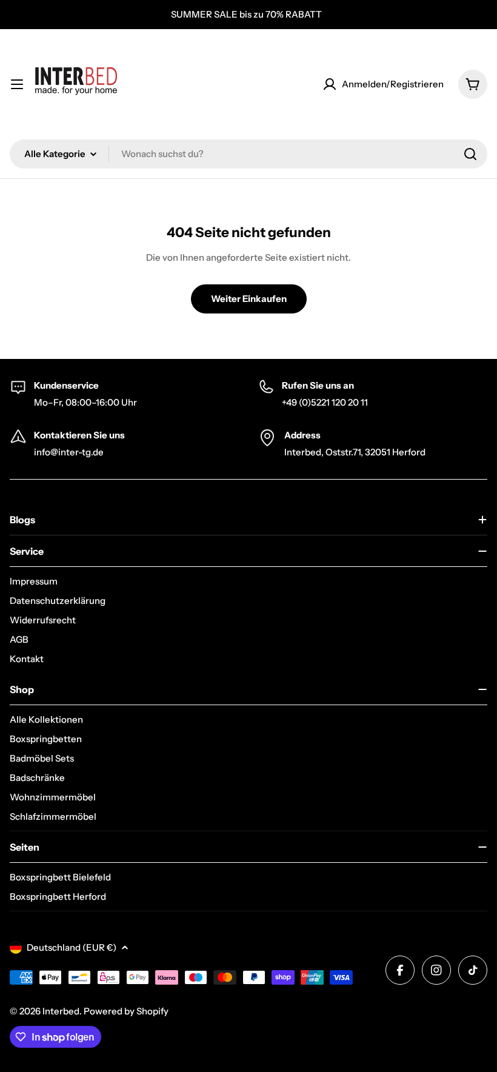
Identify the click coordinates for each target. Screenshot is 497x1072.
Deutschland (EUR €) (71, 947)
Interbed (60, 1011)
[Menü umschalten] (17, 84)
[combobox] (248, 154)
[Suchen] (470, 154)
